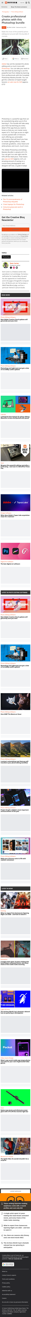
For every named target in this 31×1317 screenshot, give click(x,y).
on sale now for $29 (15, 82)
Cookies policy (6, 1287)
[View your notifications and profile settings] (16, 2)
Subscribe (22, 2)
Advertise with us (7, 1290)
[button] (29, 2)
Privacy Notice (24, 236)
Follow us (17, 58)
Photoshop (6, 68)
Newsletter (26, 58)
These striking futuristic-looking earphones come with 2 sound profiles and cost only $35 (15, 1206)
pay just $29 (9, 159)
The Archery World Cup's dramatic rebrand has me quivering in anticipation (16, 1245)
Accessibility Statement (8, 1294)
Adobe (4, 64)
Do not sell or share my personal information (15, 1302)
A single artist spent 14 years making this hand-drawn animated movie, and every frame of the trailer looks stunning (16, 1216)
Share (6, 58)
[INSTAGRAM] (14, 268)
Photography (5, 12)
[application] (15, 179)
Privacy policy (6, 1283)
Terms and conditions (8, 1279)
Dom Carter (12, 27)
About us (4, 1271)
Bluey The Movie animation (19, 7)
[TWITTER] (11, 268)
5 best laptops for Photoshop (13, 204)
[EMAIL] (17, 268)
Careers (4, 1298)
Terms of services (22, 234)
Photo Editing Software (17, 12)
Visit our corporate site (15, 1259)
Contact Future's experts (9, 1275)
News (4, 27)
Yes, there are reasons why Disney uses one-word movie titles (16, 1236)
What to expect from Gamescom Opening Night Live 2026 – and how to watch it (17, 1228)
